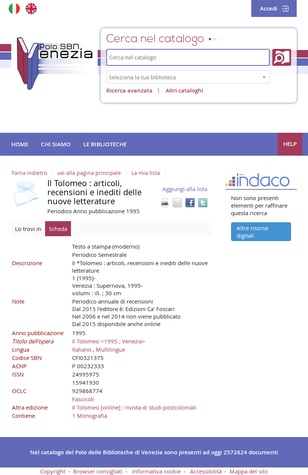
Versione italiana (14, 8)
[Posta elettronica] (177, 202)
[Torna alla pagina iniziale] (54, 63)
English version (31, 8)
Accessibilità (206, 471)
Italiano (81, 349)
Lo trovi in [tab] (28, 228)
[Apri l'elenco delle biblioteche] (264, 76)
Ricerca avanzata (129, 90)
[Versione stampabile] (164, 202)
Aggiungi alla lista (184, 189)
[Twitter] (202, 202)
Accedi (268, 8)
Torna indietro (29, 173)
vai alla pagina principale (89, 173)
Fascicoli (83, 399)
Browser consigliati (97, 471)
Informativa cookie (156, 471)
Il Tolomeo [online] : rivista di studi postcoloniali (134, 407)
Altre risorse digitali (252, 231)
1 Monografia (89, 415)
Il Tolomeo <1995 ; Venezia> (108, 341)
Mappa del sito (248, 471)
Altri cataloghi (184, 90)
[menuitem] (20, 144)
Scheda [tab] (58, 228)
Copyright (52, 471)
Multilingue (110, 349)
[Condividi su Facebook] (190, 202)
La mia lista (145, 173)
